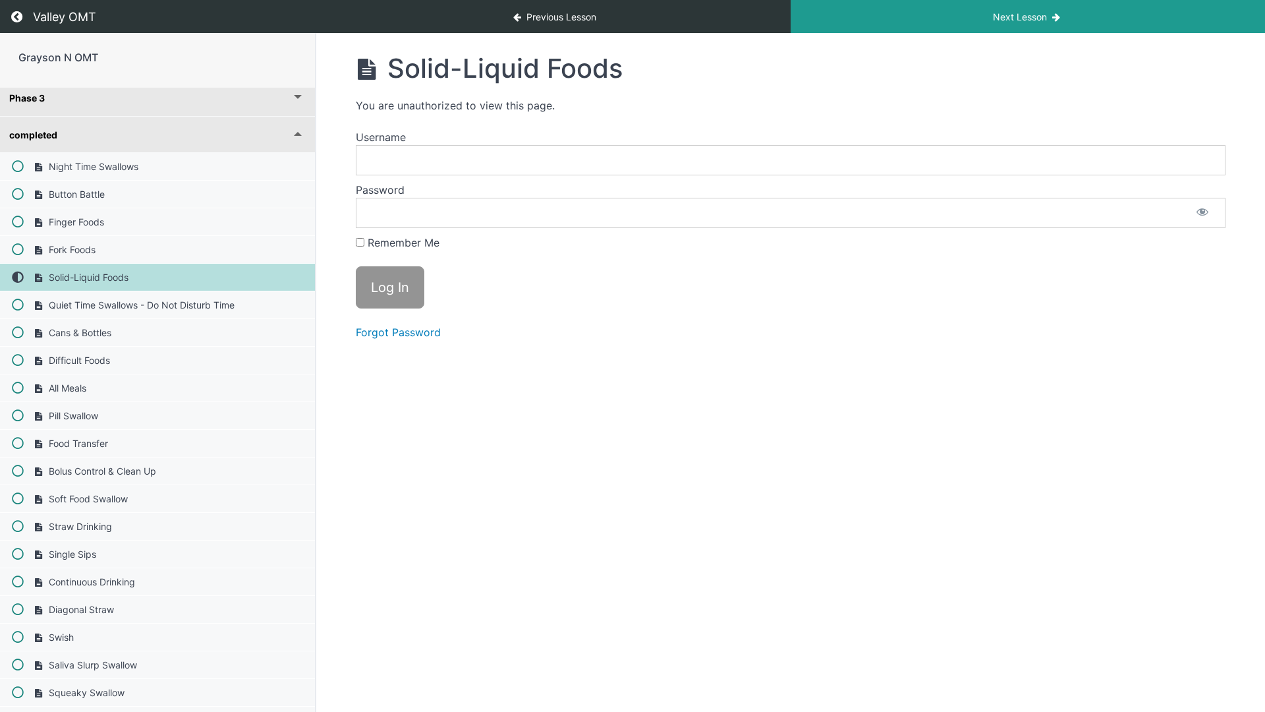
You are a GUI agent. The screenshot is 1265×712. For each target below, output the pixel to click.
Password (380, 189)
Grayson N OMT (58, 57)
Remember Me (401, 242)
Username (381, 137)
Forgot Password (398, 332)
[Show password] (1202, 213)
